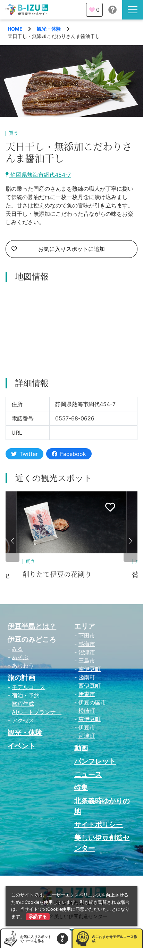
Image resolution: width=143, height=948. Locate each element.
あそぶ (20, 657)
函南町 (86, 677)
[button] (12, 541)
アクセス (23, 720)
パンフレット (95, 761)
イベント (21, 746)
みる (17, 648)
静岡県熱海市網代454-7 (40, 174)
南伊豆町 (89, 668)
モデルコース (28, 687)
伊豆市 (86, 727)
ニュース (88, 774)
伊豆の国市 (92, 702)
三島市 (86, 660)
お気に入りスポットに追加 (71, 248)
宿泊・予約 (26, 695)
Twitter (28, 453)
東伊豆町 (89, 719)
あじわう (23, 665)
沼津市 (86, 652)
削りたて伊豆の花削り (57, 574)
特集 (81, 787)
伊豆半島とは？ (32, 626)
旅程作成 (23, 703)
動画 (81, 748)
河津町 (86, 735)
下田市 (86, 635)
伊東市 (86, 693)
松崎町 (86, 710)
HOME (15, 29)
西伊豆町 (89, 685)
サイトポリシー (98, 824)
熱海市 (86, 643)
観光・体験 (49, 29)
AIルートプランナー (36, 712)
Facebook (73, 453)
